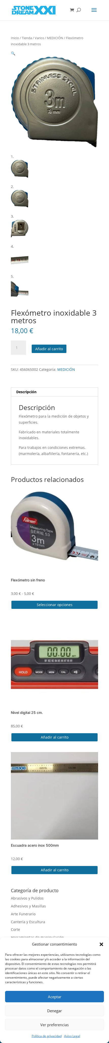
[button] (101, 944)
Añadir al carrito (49, 348)
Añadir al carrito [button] (54, 737)
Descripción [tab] (26, 391)
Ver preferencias (54, 1024)
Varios (39, 38)
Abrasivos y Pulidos (27, 898)
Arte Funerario (23, 914)
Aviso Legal (72, 1036)
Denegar (54, 1010)
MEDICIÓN (55, 38)
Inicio (15, 38)
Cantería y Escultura (28, 921)
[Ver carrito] (73, 10)
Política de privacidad (47, 1036)
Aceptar (54, 996)
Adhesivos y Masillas (28, 906)
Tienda (27, 38)
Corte (15, 929)
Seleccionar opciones (54, 604)
